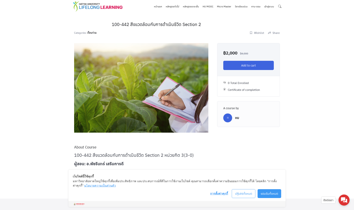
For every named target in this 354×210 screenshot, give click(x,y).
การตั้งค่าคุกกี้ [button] (219, 193)
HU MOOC (208, 6)
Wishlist (259, 33)
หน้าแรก (158, 6)
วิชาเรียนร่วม (241, 6)
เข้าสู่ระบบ (269, 6)
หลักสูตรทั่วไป (172, 6)
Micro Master (224, 6)
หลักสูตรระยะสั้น (191, 6)
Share (276, 33)
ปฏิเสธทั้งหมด (243, 193)
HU (237, 118)
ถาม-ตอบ (256, 6)
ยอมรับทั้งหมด (269, 193)
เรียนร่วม (92, 32)
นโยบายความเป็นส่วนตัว (100, 185)
